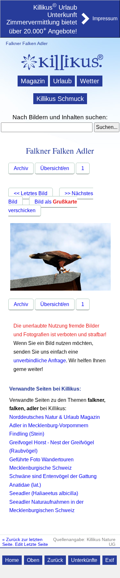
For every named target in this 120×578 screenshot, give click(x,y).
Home (12, 560)
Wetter (89, 81)
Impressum (104, 18)
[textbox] (47, 127)
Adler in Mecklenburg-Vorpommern (48, 425)
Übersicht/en (54, 168)
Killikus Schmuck (60, 98)
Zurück (55, 560)
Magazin (33, 81)
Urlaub (62, 81)
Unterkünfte (84, 560)
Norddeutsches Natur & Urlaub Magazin (54, 417)
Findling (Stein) (26, 434)
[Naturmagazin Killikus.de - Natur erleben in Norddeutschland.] (60, 71)
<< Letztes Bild (30, 193)
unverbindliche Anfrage (39, 360)
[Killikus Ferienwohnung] (84, 22)
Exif (109, 560)
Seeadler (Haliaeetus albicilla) (43, 493)
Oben (33, 560)
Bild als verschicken (42, 206)
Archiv (21, 168)
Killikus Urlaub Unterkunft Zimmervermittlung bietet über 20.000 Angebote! (41, 19)
